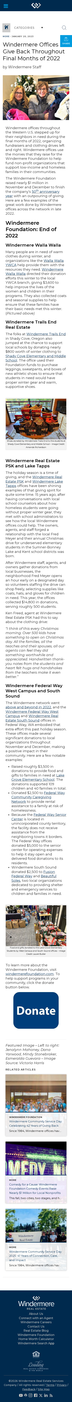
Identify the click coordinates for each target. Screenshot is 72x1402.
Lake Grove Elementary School (37, 777)
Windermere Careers (36, 1322)
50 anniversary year (32, 193)
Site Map (44, 1389)
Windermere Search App (36, 1343)
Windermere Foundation (36, 1335)
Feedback (28, 1389)
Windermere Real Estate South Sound (32, 718)
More (6, 36)
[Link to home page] (36, 5)
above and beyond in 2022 (28, 707)
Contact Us (36, 1326)
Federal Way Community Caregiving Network (38, 797)
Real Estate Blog (36, 1330)
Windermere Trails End (46, 334)
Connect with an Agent (36, 1318)
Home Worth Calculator (36, 1339)
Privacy (62, 1385)
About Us (36, 1314)
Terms (50, 1385)
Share (66, 43)
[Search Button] (64, 28)
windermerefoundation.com (30, 974)
